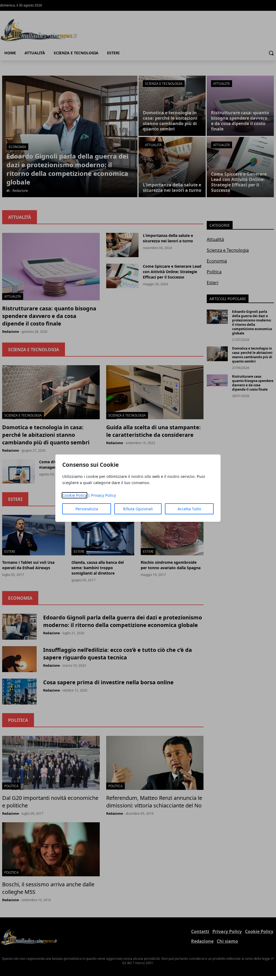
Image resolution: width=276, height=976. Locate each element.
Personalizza (86, 508)
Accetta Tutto (189, 508)
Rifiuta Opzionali (138, 508)
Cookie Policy (74, 495)
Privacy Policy (103, 495)
